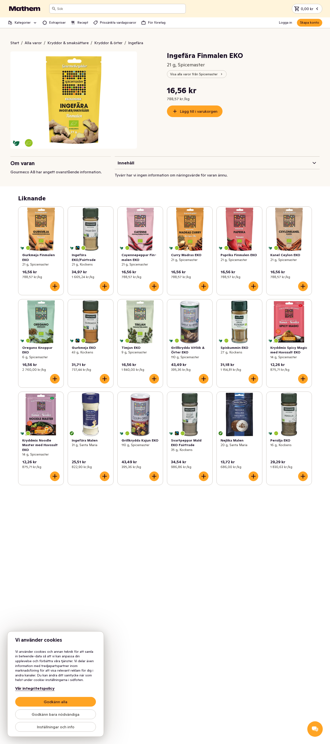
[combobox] (120, 8)
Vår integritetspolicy (35, 688)
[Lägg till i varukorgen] (55, 286)
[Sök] (53, 8)
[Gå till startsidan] (25, 9)
